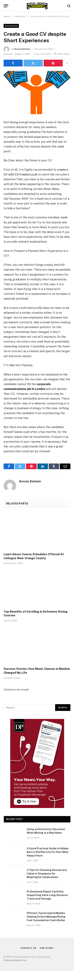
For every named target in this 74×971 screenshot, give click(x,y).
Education (11, 26)
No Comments (44, 54)
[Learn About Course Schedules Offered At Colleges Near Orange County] (37, 531)
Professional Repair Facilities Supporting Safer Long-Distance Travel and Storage (47, 895)
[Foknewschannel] (37, 6)
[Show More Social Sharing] (67, 63)
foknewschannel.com (15, 960)
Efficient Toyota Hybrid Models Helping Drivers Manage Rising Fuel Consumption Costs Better (46, 917)
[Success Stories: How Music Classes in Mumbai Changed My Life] (37, 645)
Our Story (47, 948)
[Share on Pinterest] (53, 63)
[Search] (68, 6)
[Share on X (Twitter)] (33, 63)
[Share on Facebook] (13, 63)
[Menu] (6, 6)
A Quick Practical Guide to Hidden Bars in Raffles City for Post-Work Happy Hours (48, 852)
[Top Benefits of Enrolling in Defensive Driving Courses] (37, 588)
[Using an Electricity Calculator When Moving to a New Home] (14, 834)
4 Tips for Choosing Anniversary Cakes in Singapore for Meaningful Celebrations (47, 874)
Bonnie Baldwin (22, 49)
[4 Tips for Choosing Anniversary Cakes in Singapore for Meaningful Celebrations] (14, 874)
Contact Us (28, 948)
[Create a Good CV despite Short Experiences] (37, 92)
